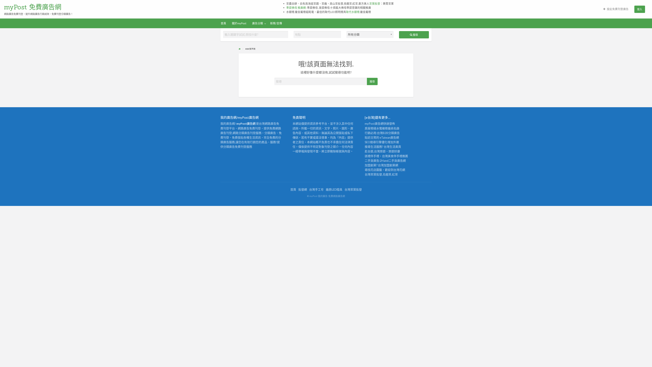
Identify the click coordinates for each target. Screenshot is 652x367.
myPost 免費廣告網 (32, 7)
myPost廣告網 (374, 123)
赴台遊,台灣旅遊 (375, 151)
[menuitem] (615, 9)
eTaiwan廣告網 (389, 137)
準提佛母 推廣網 (296, 7)
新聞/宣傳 (276, 23)
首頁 (223, 23)
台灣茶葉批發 (373, 174)
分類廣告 (394, 133)
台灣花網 (399, 170)
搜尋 (415, 34)
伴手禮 (398, 156)
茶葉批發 (374, 3)
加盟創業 (389, 165)
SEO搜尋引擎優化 (376, 142)
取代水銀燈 (353, 11)
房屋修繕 (370, 128)
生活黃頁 (395, 146)
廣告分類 (257, 23)
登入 (639, 9)
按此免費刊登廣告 (618, 9)
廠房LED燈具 (334, 189)
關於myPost (239, 23)
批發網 (302, 189)
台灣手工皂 (316, 189)
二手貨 (392, 160)
